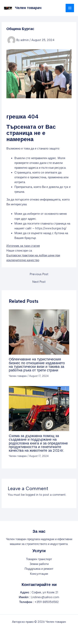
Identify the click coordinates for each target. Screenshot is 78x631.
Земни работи (39, 564)
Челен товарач (28, 8)
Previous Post (39, 274)
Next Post (39, 281)
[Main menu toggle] (70, 8)
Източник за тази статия (23, 246)
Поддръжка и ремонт (39, 569)
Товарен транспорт (39, 559)
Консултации (39, 574)
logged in (32, 495)
